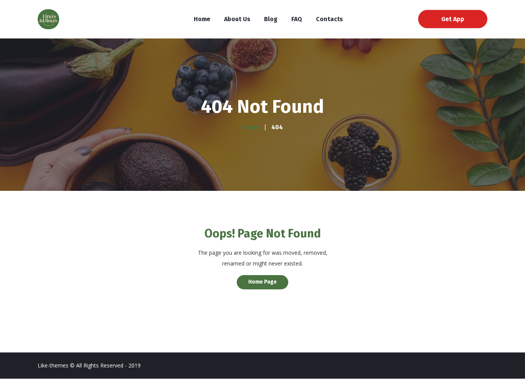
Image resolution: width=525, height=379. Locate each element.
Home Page (262, 282)
